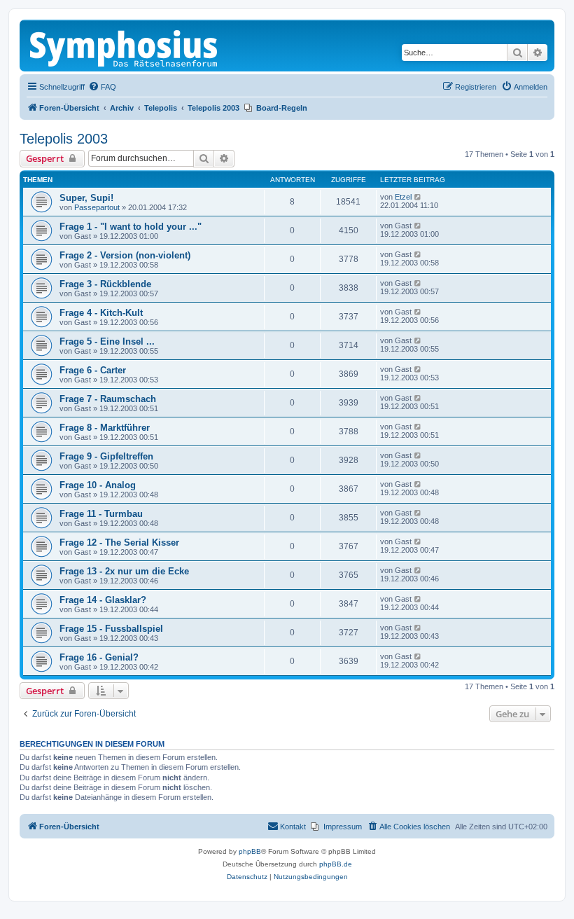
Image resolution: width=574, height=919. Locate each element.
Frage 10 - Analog (97, 485)
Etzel (403, 197)
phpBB (250, 851)
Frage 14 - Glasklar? (102, 600)
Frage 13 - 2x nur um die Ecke (124, 571)
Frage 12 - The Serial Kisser (119, 542)
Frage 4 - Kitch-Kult (101, 313)
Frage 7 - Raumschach (107, 399)
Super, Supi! (86, 198)
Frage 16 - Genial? (99, 657)
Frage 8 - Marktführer (104, 427)
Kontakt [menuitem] (293, 826)
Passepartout (97, 207)
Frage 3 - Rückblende (105, 284)
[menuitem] (102, 86)
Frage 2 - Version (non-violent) (124, 255)
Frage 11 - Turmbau (101, 514)
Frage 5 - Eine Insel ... (107, 341)
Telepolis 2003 (64, 138)
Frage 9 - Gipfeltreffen (106, 456)
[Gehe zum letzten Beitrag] (418, 197)
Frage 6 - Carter (92, 370)
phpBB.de (335, 864)
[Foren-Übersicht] (124, 45)
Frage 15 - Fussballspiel (111, 628)
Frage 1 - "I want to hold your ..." (130, 226)
